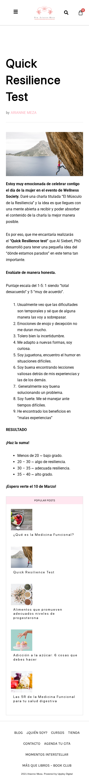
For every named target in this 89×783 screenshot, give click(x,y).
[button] (66, 12)
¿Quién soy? (37, 732)
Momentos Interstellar (46, 754)
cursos (57, 732)
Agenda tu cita (57, 743)
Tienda (74, 732)
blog (18, 732)
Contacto (31, 743)
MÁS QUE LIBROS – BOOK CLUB (46, 765)
